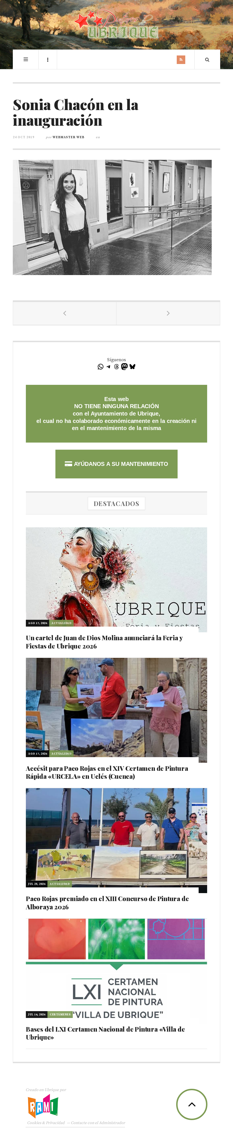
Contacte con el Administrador (98, 1122)
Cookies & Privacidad (46, 1122)
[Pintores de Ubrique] (116, 24)
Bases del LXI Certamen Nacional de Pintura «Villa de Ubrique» (105, 1033)
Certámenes (60, 1014)
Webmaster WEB (68, 137)
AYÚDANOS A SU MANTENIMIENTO (120, 464)
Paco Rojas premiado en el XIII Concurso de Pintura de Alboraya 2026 (107, 902)
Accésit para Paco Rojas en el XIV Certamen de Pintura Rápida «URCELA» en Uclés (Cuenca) (107, 772)
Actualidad (61, 623)
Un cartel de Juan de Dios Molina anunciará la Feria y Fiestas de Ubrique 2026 (104, 641)
